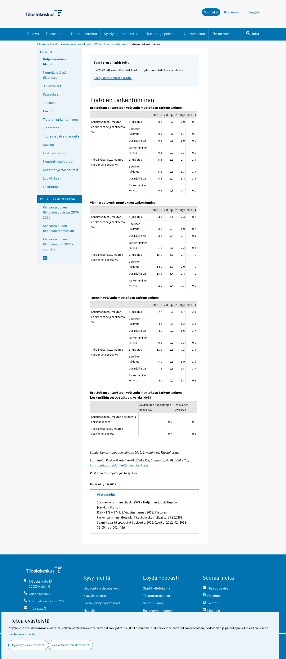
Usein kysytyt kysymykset (102, 603)
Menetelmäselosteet (58, 161)
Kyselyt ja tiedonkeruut (121, 33)
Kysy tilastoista (95, 595)
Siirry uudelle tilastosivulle (113, 78)
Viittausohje (106, 494)
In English (253, 12)
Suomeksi (211, 12)
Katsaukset (51, 94)
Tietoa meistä (222, 33)
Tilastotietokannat (156, 595)
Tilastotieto (55, 33)
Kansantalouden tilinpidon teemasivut (58, 228)
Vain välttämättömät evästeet (70, 645)
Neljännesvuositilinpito (77, 44)
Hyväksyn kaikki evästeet (28, 645)
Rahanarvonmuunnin (158, 610)
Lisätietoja (51, 187)
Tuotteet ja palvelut (161, 33)
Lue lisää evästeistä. (22, 634)
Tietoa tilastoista (84, 33)
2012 (98, 44)
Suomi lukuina (153, 603)
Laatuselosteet (54, 153)
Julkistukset (52, 86)
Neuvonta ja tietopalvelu (102, 588)
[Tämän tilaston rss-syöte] (61, 260)
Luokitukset (52, 178)
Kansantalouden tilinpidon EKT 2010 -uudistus (58, 244)
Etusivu (33, 33)
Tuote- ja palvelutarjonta (61, 136)
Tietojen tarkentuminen (60, 119)
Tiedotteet (51, 128)
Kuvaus (48, 145)
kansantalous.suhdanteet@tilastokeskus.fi (119, 465)
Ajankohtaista (194, 33)
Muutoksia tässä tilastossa (55, 74)
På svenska (232, 12)
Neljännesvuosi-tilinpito (55, 61)
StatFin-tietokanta (156, 588)
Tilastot (55, 44)
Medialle (90, 610)
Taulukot (49, 103)
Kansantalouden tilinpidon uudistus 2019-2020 (61, 212)
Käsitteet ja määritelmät (60, 170)
